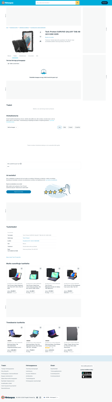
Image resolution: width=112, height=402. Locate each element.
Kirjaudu (105, 2)
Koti (7, 27)
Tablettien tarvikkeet (24, 27)
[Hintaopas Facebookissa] (37, 397)
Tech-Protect (26, 238)
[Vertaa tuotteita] (40, 41)
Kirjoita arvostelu (49, 37)
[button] (40, 32)
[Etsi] (77, 3)
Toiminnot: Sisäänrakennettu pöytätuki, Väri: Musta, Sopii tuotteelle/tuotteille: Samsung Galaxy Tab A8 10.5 (59, 40)
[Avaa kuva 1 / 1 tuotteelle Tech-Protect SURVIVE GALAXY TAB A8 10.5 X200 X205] (22, 41)
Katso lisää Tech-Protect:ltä (13, 257)
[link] (15, 280)
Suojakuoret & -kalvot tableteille (37, 27)
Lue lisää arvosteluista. (51, 180)
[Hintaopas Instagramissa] (40, 397)
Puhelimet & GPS (14, 27)
